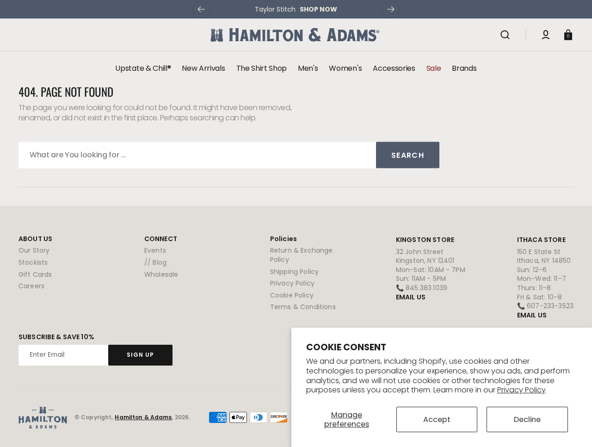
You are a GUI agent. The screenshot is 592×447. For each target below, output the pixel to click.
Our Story (33, 250)
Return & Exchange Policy (301, 255)
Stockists (33, 262)
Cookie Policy (292, 295)
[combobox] (228, 155)
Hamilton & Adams (143, 417)
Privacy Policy (521, 390)
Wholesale (161, 274)
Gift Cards (35, 274)
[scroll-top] (572, 427)
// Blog (155, 262)
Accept (436, 419)
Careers (31, 286)
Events (155, 250)
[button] (505, 35)
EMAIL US (411, 297)
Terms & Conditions (303, 306)
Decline (527, 419)
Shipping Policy (294, 271)
